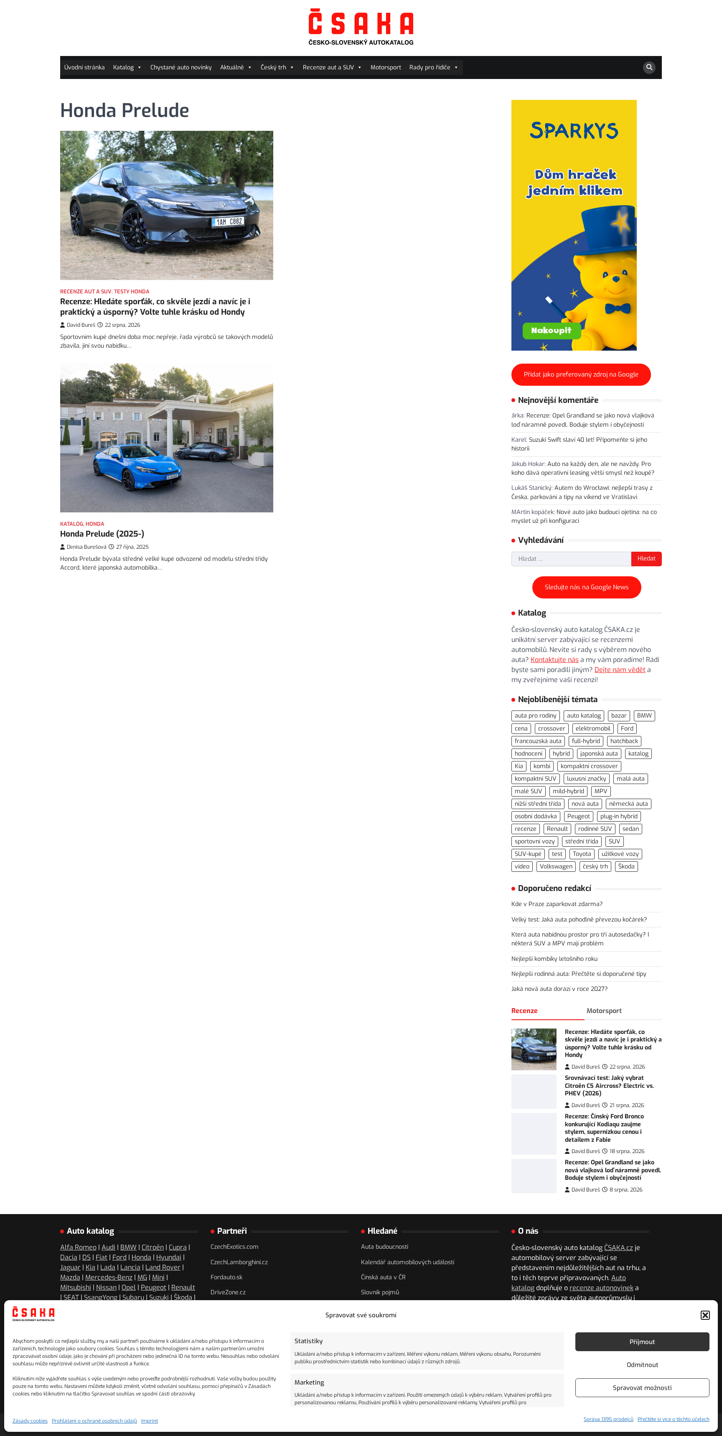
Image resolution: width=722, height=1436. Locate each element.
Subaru (133, 1297)
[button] (705, 1315)
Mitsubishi (75, 1287)
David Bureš (81, 324)
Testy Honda (132, 291)
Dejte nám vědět (620, 669)
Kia (519, 766)
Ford (627, 729)
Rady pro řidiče (429, 67)
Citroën (153, 1247)
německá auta (628, 804)
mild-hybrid (568, 791)
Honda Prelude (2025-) (102, 534)
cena (521, 729)
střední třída (581, 841)
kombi (542, 766)
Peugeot (578, 816)
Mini (158, 1277)
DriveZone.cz (228, 1292)
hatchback (624, 741)
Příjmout (642, 1342)
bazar (619, 716)
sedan (631, 829)
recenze (525, 829)
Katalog (123, 67)
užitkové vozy (620, 854)
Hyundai (168, 1257)
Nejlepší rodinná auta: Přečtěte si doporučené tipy (578, 974)
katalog (638, 754)
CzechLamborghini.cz (239, 1262)
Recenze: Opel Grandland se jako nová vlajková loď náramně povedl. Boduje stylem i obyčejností (613, 1170)
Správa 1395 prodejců (608, 1419)
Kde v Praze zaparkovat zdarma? (557, 904)
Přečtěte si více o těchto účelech (673, 1419)
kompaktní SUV (536, 779)
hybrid (561, 754)
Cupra (178, 1247)
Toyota (582, 854)
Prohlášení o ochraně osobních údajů (94, 1421)
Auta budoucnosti (384, 1247)
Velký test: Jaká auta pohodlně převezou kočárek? (579, 920)
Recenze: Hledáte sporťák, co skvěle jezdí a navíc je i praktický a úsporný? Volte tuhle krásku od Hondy (155, 306)
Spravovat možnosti (642, 1388)
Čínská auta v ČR (383, 1277)
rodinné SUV (595, 829)
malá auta (631, 779)
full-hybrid (586, 741)
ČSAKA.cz (618, 1247)
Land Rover (162, 1267)
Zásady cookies (30, 1421)
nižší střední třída (538, 804)
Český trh (273, 67)
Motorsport (386, 67)
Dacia (68, 1257)
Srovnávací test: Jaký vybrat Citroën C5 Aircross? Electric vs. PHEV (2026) (609, 1085)
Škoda (626, 867)
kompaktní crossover (589, 766)
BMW (644, 716)
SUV (614, 841)
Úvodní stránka (84, 67)
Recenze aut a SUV (328, 67)
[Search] (649, 67)
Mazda (70, 1277)
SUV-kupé (528, 854)
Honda (95, 524)
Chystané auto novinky (181, 67)
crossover (551, 729)
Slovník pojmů (380, 1292)
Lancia (130, 1267)
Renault (557, 829)
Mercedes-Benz (108, 1277)
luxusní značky (586, 779)
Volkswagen (556, 867)
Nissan (106, 1287)
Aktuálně (232, 67)
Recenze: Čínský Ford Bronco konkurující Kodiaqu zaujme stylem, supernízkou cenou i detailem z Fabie (604, 1128)
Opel (129, 1287)
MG (142, 1277)
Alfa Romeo (78, 1247)
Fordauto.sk (226, 1277)
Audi (108, 1247)
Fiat (101, 1257)
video (522, 867)
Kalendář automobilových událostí (407, 1262)
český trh (595, 867)
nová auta (585, 804)
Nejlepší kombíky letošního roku (554, 959)
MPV (601, 791)
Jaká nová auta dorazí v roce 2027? (559, 989)
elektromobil (593, 729)
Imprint (149, 1421)
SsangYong (100, 1297)
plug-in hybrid (619, 816)
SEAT (71, 1297)
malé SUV (528, 791)
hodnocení (528, 754)
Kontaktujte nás (555, 659)
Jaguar (70, 1267)
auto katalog (584, 716)
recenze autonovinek (601, 1287)
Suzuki (159, 1297)
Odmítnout (642, 1365)
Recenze (524, 1010)
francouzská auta (538, 741)
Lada (107, 1267)
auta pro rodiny (536, 716)
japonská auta (599, 754)
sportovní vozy (535, 841)
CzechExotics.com (235, 1247)
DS (86, 1257)
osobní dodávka (536, 816)
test (557, 854)
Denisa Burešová (87, 546)
